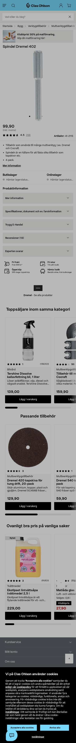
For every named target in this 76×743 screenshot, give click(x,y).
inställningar (12, 712)
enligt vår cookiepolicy (18, 687)
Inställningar (38, 737)
